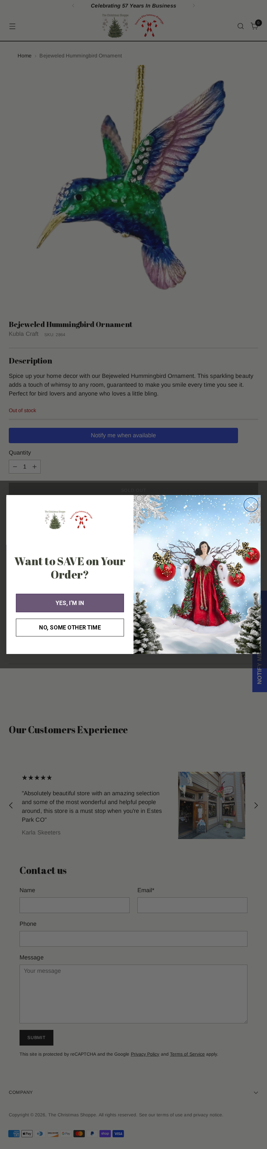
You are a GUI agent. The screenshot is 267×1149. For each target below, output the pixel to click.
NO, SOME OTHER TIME (70, 627)
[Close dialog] (251, 505)
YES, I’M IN (70, 602)
